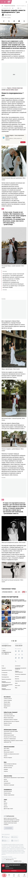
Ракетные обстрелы (8, 714)
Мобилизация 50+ (8, 733)
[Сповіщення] (26, 2)
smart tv (6, 840)
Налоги (5, 755)
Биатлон (6, 806)
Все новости (7, 696)
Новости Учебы (8, 775)
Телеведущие (4, 674)
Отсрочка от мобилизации (10, 738)
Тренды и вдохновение (9, 795)
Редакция (4, 668)
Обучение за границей (9, 785)
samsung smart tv (15, 840)
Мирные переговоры (8, 717)
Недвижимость (8, 789)
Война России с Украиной (10, 712)
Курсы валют (7, 750)
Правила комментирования (19, 672)
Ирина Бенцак (8, 14)
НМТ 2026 (6, 781)
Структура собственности (20, 681)
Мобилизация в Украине (10, 729)
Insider (9, 17)
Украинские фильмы (8, 765)
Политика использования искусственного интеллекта (7, 685)
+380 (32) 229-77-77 (10, 859)
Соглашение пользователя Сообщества (20, 668)
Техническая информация (20, 674)
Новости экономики (9, 746)
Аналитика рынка (8, 791)
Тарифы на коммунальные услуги (11, 753)
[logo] (8, 2)
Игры (16, 687)
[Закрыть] (25, 865)
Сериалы (6, 771)
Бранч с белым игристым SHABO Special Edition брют (12, 88)
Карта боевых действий (9, 715)
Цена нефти (6, 748)
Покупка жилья (7, 793)
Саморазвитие (7, 783)
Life (2, 5)
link (15, 651)
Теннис (5, 805)
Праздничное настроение (9, 5)
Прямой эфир (7, 702)
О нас (3, 665)
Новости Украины (8, 700)
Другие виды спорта (8, 808)
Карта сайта (17, 685)
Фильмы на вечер (8, 767)
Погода (5, 707)
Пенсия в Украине (8, 757)
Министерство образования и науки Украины (14, 777)
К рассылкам (8, 828)
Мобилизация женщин (9, 735)
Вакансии (17, 678)
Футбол (5, 803)
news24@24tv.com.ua (6, 645)
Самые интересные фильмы (10, 763)
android (6, 837)
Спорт (5, 799)
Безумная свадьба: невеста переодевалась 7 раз (21, 5)
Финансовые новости (9, 752)
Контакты (17, 676)
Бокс (5, 801)
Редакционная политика (7, 670)
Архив (16, 683)
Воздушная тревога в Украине (10, 719)
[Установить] (14, 868)
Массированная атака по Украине (11, 721)
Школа (5, 779)
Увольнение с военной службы (11, 731)
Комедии (6, 769)
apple (15, 837)
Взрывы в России (8, 723)
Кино (5, 762)
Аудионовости (7, 705)
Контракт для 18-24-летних (10, 736)
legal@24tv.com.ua (17, 861)
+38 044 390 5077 (18, 645)
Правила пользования (6, 679)
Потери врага (7, 725)
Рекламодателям (5, 677)
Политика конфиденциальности (6, 682)
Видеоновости (7, 704)
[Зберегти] (24, 21)
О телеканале (4, 672)
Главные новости (8, 698)
